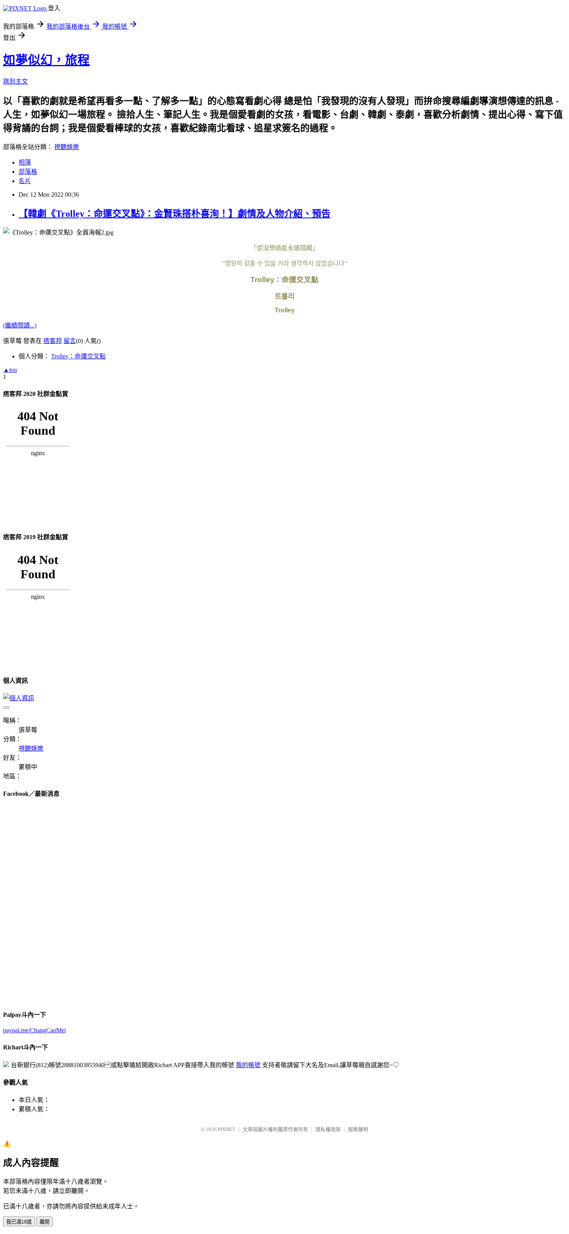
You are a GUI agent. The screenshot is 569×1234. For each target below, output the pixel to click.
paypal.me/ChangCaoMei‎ (34, 1030)
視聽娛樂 (66, 147)
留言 (69, 341)
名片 (25, 181)
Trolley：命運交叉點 (78, 356)
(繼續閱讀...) (19, 325)
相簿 (25, 162)
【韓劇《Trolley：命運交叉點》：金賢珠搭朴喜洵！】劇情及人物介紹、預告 (175, 214)
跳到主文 (15, 81)
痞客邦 (52, 341)
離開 (44, 1222)
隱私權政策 (328, 1129)
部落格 (28, 171)
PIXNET (226, 1129)
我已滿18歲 (19, 1222)
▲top (10, 370)
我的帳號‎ (248, 1065)
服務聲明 (358, 1129)
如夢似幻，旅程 (46, 60)
